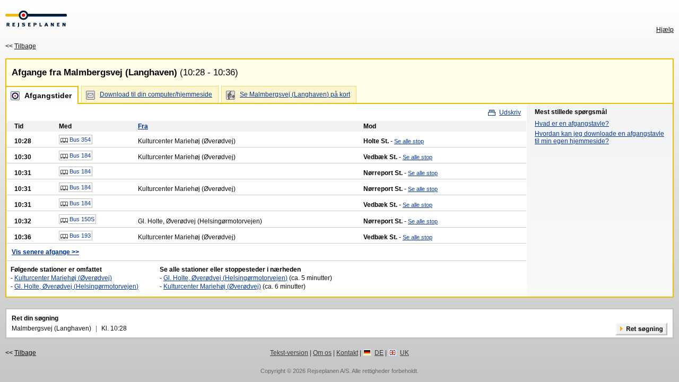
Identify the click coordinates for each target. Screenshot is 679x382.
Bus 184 (79, 155)
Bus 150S (81, 219)
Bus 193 (79, 235)
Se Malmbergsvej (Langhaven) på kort (295, 94)
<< (20, 46)
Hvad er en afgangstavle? (572, 123)
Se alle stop (409, 141)
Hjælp (665, 29)
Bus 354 (79, 139)
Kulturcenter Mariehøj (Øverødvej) (63, 278)
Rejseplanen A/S (328, 371)
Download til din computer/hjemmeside (156, 94)
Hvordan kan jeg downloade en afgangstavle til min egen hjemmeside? (599, 137)
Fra (143, 126)
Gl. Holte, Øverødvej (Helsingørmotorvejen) (76, 286)
